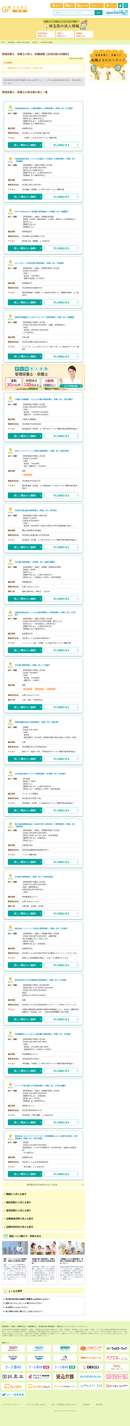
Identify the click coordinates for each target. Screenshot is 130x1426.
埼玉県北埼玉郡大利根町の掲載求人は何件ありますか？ (27, 1299)
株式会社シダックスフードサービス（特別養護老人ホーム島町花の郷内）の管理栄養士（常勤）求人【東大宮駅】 (46, 1137)
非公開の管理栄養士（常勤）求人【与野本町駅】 (34, 876)
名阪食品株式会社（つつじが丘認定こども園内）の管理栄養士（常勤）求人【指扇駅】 (45, 159)
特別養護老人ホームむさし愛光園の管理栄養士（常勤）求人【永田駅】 (43, 1034)
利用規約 (86, 1404)
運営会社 (99, 1404)
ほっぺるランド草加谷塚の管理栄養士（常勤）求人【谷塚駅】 (40, 263)
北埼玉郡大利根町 (46, 42)
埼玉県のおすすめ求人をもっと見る (42, 1184)
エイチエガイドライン (11, 1404)
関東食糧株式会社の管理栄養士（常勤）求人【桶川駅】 (37, 722)
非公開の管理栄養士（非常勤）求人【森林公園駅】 (35, 562)
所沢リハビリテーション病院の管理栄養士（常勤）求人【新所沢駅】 (42, 451)
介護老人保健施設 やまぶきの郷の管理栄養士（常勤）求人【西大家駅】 (44, 399)
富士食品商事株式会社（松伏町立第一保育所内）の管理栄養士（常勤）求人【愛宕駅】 (45, 825)
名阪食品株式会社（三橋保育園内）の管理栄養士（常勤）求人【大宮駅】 (44, 108)
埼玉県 (34, 42)
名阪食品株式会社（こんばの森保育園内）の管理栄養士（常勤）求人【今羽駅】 (45, 613)
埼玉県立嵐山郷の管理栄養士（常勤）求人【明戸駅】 (36, 510)
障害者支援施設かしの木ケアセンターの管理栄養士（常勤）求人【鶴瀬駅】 (45, 317)
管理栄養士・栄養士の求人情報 (18, 42)
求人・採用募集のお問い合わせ (64, 1404)
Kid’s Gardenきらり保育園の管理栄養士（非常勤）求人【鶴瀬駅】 (42, 211)
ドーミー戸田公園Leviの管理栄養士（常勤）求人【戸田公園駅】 (41, 1085)
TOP (2, 42)
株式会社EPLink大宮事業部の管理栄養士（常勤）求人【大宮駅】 (41, 980)
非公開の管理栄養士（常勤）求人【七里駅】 (33, 665)
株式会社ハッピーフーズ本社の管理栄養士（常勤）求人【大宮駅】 (41, 928)
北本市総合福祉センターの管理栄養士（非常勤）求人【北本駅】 (41, 773)
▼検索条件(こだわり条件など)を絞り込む (25, 67)
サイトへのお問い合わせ (35, 1404)
